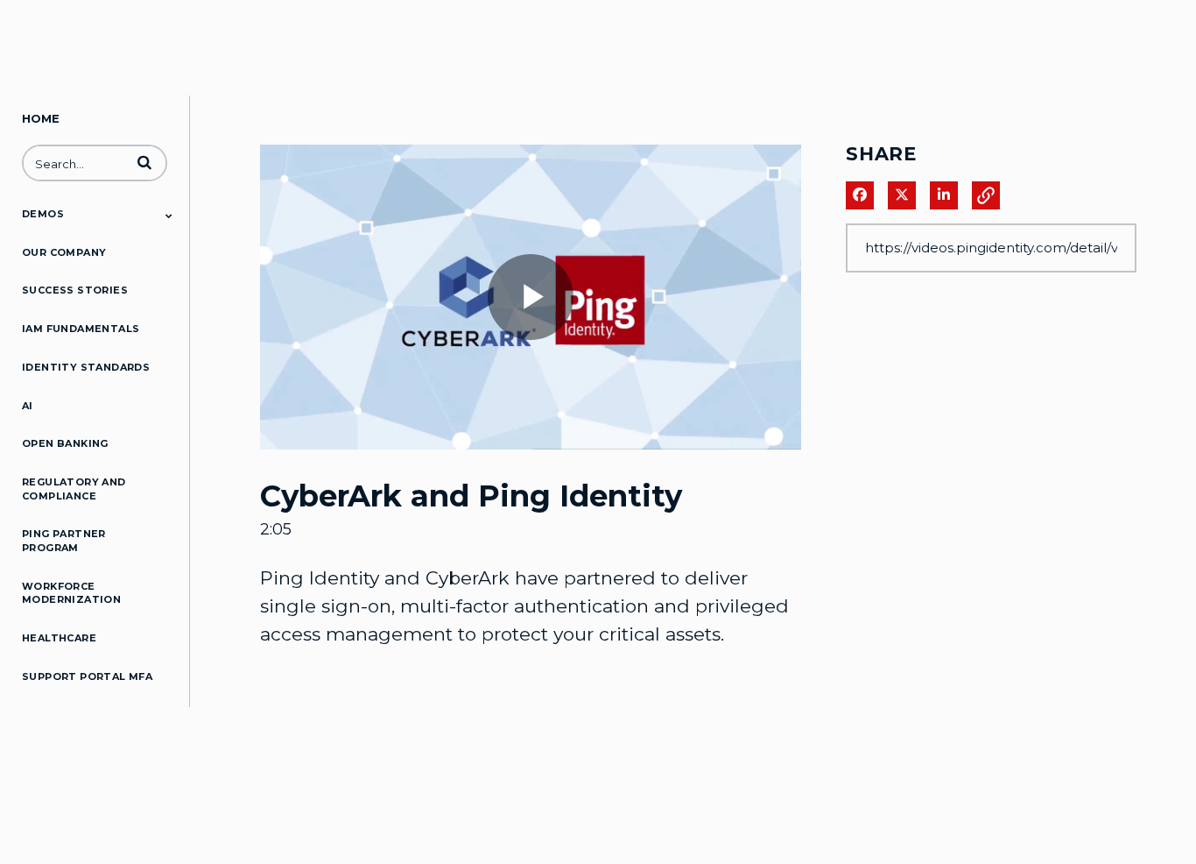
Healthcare (59, 638)
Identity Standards (86, 367)
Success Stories (75, 290)
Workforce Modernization (71, 593)
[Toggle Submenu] (169, 215)
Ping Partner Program (64, 541)
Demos (43, 214)
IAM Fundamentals (80, 328)
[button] (144, 162)
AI (27, 406)
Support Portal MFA (87, 676)
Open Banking (65, 443)
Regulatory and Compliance (74, 489)
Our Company (64, 252)
